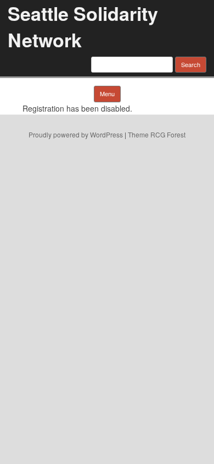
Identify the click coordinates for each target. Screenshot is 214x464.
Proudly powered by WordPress (76, 134)
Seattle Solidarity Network (83, 26)
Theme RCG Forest (156, 134)
